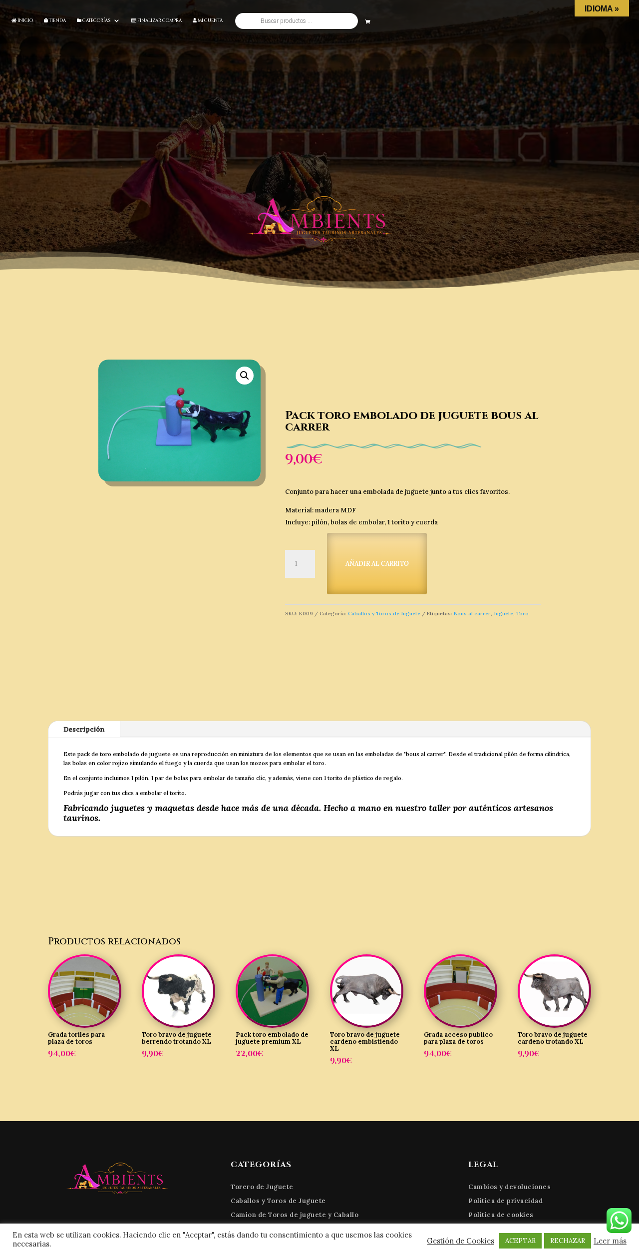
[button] (245, 376)
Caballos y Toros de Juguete (384, 613)
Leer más (610, 1241)
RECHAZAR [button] (567, 1241)
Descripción (84, 729)
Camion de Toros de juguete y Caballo (294, 1215)
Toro (522, 613)
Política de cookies (501, 1215)
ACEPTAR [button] (520, 1241)
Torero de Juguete (262, 1187)
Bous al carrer (472, 613)
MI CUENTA (210, 20)
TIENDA (57, 20)
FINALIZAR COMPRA (159, 20)
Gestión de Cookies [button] (460, 1241)
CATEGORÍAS (95, 20)
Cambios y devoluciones (509, 1187)
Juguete (503, 613)
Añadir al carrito (377, 563)
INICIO (24, 20)
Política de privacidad (505, 1201)
